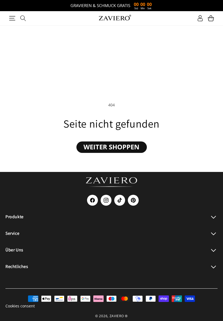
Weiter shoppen (111, 146)
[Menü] (12, 18)
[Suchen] (23, 18)
